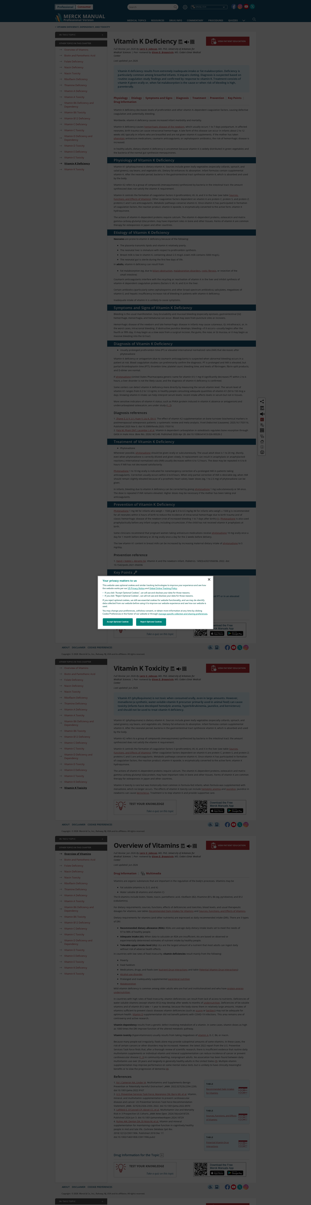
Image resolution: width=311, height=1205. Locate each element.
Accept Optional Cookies (118, 622)
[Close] (209, 579)
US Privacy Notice (136, 589)
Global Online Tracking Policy (163, 589)
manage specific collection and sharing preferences (182, 614)
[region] (155, 602)
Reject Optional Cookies (151, 622)
